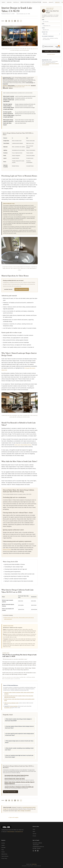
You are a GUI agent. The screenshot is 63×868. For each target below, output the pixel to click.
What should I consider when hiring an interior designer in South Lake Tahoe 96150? (18, 719)
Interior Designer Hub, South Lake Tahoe (15, 778)
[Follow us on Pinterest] (35, 851)
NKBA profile (5, 88)
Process (45, 2)
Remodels (3, 847)
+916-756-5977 (36, 844)
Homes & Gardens (11, 85)
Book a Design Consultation (22, 289)
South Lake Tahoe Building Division (23, 444)
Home (34, 829)
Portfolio (16, 2)
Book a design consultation (24, 810)
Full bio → (11, 88)
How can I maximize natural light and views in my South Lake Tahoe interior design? (19, 756)
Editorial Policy (4, 854)
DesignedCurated (31, 2)
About (3, 2)
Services (9, 2)
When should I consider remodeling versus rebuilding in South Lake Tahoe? (19, 749)
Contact (57, 2)
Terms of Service (4, 856)
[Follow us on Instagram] (33, 851)
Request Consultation (51, 51)
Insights (51, 2)
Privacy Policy (4, 858)
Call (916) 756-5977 (8, 289)
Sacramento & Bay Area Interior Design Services (17, 775)
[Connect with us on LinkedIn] (37, 851)
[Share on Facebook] (9, 21)
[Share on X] (12, 21)
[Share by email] (18, 21)
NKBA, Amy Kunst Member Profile (11, 702)
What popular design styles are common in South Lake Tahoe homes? (19, 741)
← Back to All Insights (13, 817)
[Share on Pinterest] (6, 21)
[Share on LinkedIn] (15, 21)
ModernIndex (34, 864)
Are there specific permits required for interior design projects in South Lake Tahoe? (19, 734)
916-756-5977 (52, 54)
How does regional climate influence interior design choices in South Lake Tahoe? (19, 727)
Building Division (7, 549)
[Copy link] (21, 21)
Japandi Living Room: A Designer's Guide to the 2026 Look (19, 786)
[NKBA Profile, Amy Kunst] (15, 827)
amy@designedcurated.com (38, 846)
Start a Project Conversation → (10, 791)
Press (2, 849)
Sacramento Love (8, 707)
